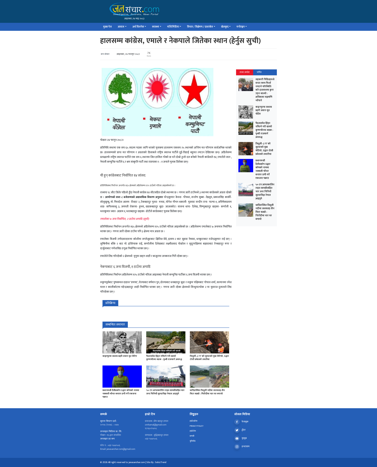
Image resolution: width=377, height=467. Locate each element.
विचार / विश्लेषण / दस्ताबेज (200, 27)
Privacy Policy (196, 426)
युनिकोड (193, 441)
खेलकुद (225, 27)
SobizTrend (160, 462)
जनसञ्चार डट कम (107, 439)
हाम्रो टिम (193, 431)
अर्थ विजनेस (138, 27)
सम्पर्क (192, 436)
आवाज (121, 27)
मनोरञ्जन (241, 27)
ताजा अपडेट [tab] (245, 72)
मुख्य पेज (107, 27)
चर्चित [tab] (259, 72)
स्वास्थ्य (155, 27)
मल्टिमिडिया (173, 27)
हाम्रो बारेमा (193, 421)
